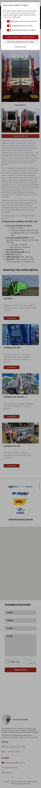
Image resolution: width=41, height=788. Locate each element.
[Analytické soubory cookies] (9, 26)
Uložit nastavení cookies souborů (20, 37)
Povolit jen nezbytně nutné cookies (20, 42)
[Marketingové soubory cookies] (9, 30)
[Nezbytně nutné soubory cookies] (9, 21)
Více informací (20, 47)
